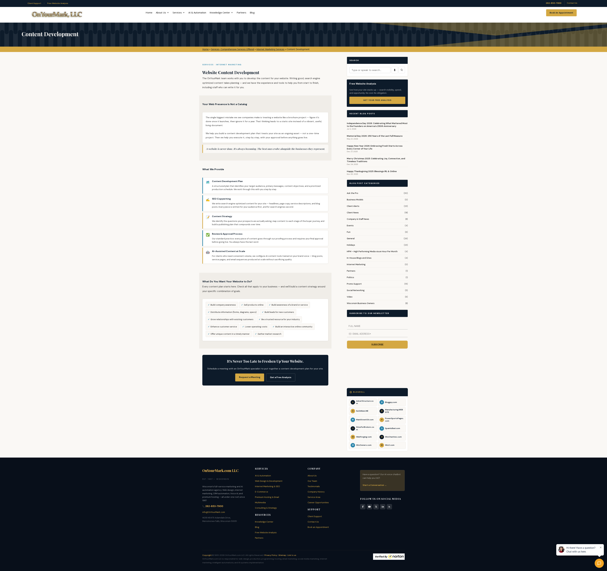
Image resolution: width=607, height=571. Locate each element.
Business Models (355, 199)
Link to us (292, 555)
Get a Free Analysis (280, 377)
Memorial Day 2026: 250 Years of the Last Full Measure (374, 136)
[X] (376, 506)
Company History (316, 491)
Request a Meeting (249, 377)
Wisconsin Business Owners (360, 303)
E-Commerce (261, 491)
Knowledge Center (220, 12)
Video (350, 296)
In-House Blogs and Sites (359, 258)
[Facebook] (362, 506)
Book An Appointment (561, 12)
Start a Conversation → (375, 485)
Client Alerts (353, 206)
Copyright (207, 555)
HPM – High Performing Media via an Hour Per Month (372, 251)
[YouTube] (369, 506)
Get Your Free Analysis (377, 100)
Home (149, 12)
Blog (252, 12)
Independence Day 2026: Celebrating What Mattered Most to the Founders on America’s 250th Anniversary (377, 125)
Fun (348, 232)
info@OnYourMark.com (213, 512)
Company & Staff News (358, 219)
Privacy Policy (270, 555)
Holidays (351, 245)
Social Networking (356, 290)
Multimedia (260, 502)
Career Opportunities (318, 502)
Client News (353, 212)
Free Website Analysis (57, 3)
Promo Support (354, 283)
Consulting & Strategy (266, 508)
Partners (241, 12)
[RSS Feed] (389, 506)
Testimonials (314, 486)
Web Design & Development (268, 481)
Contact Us (572, 3)
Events (350, 225)
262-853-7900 (553, 3)
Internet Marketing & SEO (267, 486)
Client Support (34, 3)
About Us (161, 12)
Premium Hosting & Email (267, 497)
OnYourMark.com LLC (220, 470)
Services (177, 12)
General (351, 238)
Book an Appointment (318, 527)
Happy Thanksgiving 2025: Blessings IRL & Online (372, 171)
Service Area (314, 497)
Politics (350, 277)
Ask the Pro (352, 193)
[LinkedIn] (382, 506)
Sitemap (282, 555)
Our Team (312, 481)
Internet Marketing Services (270, 49)
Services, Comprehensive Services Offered (232, 49)
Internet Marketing (356, 264)
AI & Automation (197, 12)
